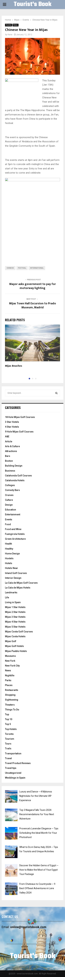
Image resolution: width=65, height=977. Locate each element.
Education (10, 509)
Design (9, 504)
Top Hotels (11, 729)
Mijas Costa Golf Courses (19, 631)
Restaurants (11, 690)
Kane (10, 34)
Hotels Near (11, 568)
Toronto (9, 734)
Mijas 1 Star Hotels (15, 607)
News (15, 25)
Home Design (12, 553)
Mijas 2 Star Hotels (15, 612)
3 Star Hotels (12, 422)
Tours (8, 743)
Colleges (10, 485)
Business (10, 470)
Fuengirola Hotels (15, 534)
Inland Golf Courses (16, 573)
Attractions (11, 451)
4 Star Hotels (12, 426)
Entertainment (12, 514)
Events (8, 25)
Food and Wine (13, 529)
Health (8, 543)
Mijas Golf (10, 641)
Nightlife (9, 675)
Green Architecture (15, 539)
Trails (8, 748)
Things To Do (12, 709)
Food (8, 524)
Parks (8, 680)
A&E (7, 436)
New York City (12, 665)
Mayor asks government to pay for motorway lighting (32, 286)
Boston (9, 461)
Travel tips (10, 768)
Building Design (13, 465)
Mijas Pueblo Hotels (16, 651)
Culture (9, 500)
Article (8, 441)
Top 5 (8, 724)
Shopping (10, 695)
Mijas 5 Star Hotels (15, 626)
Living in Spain (13, 602)
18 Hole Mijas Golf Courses (20, 417)
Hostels (9, 558)
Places (8, 685)
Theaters (10, 704)
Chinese (10, 268)
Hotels (8, 563)
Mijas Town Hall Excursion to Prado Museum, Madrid (32, 305)
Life (7, 597)
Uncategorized (13, 773)
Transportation (13, 753)
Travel (8, 758)
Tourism (9, 738)
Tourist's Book (32, 4)
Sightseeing (11, 699)
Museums (10, 656)
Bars (7, 456)
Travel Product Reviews (18, 763)
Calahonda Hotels (14, 480)
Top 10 (8, 719)
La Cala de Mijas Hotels (17, 587)
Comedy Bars (12, 490)
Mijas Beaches (13, 366)
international (37, 268)
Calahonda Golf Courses (18, 475)
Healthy (9, 548)
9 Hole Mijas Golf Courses (19, 431)
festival (22, 268)
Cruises (9, 495)
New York (10, 660)
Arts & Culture (12, 446)
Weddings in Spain (15, 777)
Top (7, 714)
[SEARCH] (56, 393)
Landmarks (11, 592)
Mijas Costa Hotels (15, 636)
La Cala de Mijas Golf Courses (21, 582)
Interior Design (13, 578)
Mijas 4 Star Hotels (15, 621)
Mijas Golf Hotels (14, 646)
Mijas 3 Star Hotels (15, 617)
